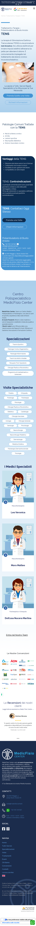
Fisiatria (11, 393)
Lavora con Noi (8, 872)
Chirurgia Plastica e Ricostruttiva (18, 367)
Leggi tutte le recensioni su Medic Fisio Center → (18, 709)
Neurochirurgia (18, 430)
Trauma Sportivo (18, 344)
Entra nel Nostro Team (17, 635)
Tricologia (18, 453)
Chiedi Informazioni (14, 227)
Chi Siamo (6, 862)
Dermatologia (18, 439)
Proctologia (25, 425)
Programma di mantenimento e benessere (18, 373)
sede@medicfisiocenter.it (10, 246)
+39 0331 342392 (10, 244)
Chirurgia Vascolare (18, 416)
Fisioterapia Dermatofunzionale (18, 449)
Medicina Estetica (18, 444)
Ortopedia (24, 393)
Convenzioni (6, 866)
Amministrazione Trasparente (17, 895)
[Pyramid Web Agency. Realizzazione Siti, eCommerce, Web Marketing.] (28, 908)
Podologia (10, 398)
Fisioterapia (25, 398)
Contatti (5, 869)
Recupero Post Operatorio (18, 363)
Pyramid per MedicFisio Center (27, 911)
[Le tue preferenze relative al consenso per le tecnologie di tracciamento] (1, 694)
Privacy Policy (13, 893)
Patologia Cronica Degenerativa (18, 349)
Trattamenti (6, 856)
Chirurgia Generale (24, 421)
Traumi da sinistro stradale (18, 358)
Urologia (8, 421)
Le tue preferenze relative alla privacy (20, 919)
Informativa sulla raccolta (10, 922)
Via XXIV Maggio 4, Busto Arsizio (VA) (16, 254)
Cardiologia (24, 412)
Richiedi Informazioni (18, 102)
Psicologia (18, 402)
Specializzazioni (8, 849)
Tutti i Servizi (7, 846)
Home (3, 16)
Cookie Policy (22, 893)
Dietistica (11, 412)
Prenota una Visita (14, 220)
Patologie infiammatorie (18, 354)
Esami (4, 859)
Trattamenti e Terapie (13, 16)
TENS (23, 16)
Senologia (10, 425)
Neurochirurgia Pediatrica (18, 435)
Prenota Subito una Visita (18, 95)
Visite (4, 852)
